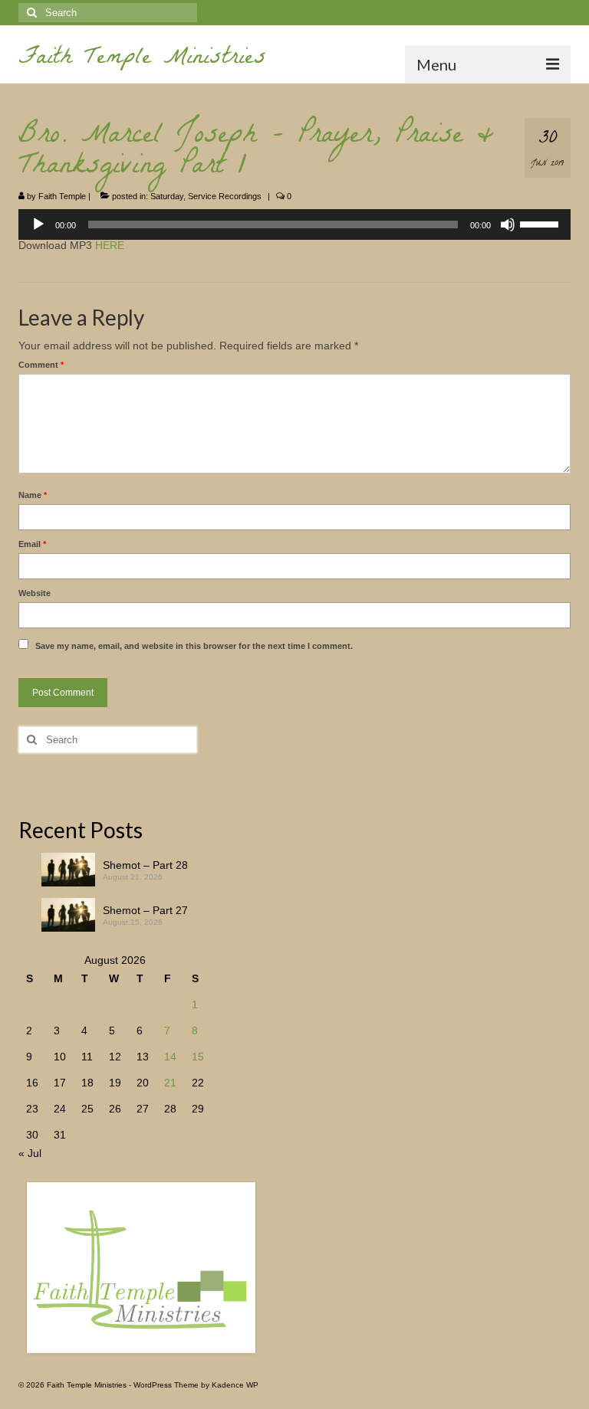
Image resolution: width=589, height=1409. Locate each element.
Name (32, 495)
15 (198, 1056)
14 (170, 1056)
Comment (41, 364)
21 (170, 1082)
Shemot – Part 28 (145, 865)
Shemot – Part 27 (145, 910)
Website (34, 593)
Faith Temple (62, 196)
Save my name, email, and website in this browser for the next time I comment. (194, 645)
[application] (294, 224)
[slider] (541, 223)
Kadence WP (235, 1385)
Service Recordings (225, 196)
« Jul (29, 1153)
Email (32, 544)
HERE (109, 245)
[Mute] (507, 224)
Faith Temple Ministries (142, 59)
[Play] (38, 224)
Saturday (166, 196)
